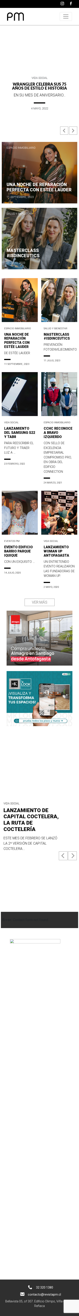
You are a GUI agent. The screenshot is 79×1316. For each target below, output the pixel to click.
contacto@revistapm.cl (44, 1294)
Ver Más (39, 602)
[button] (64, 132)
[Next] (72, 855)
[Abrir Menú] (66, 16)
